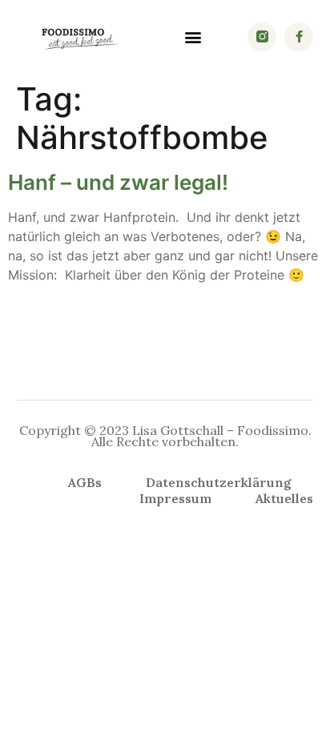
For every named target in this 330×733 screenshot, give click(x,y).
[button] (193, 36)
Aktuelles (284, 498)
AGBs (85, 482)
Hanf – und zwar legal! (118, 182)
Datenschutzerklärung (219, 482)
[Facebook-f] (298, 36)
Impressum (175, 498)
